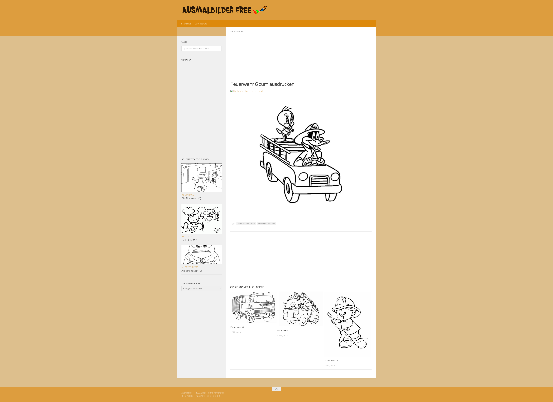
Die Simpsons (187, 195)
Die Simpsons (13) (191, 198)
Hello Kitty (186, 236)
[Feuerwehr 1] (300, 309)
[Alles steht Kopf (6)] (201, 254)
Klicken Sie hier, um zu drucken (249, 91)
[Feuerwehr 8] (253, 307)
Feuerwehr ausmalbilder (246, 224)
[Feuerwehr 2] (347, 324)
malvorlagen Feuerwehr (266, 224)
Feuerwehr (237, 31)
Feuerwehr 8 (237, 327)
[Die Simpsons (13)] (201, 177)
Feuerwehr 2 (331, 360)
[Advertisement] (301, 56)
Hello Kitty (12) (189, 240)
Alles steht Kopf (189, 267)
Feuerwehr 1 (284, 330)
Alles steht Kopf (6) (191, 270)
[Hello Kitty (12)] (201, 219)
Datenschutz (201, 23)
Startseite (186, 23)
